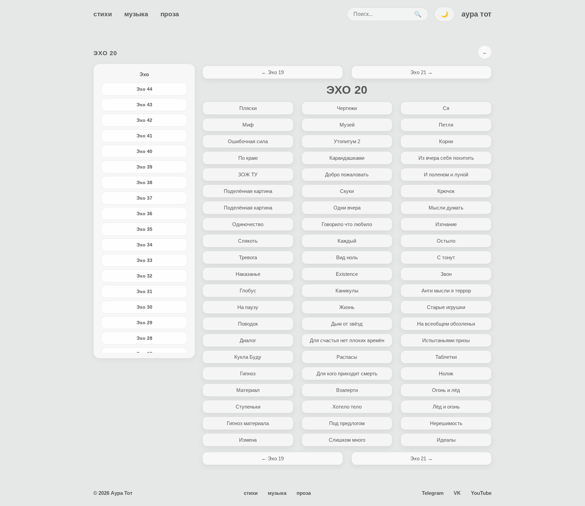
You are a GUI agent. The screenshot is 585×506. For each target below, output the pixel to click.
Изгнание (446, 224)
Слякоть (248, 241)
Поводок (248, 324)
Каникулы (347, 290)
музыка (136, 14)
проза (169, 14)
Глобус (248, 290)
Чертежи (347, 108)
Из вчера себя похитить (446, 158)
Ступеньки (248, 407)
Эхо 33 (144, 260)
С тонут (446, 257)
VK (457, 493)
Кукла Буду (247, 357)
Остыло (446, 241)
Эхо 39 (144, 167)
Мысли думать (446, 208)
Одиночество (247, 224)
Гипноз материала (248, 423)
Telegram (432, 493)
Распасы (347, 357)
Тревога (248, 257)
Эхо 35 (144, 229)
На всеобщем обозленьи (446, 324)
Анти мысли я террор (446, 290)
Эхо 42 (144, 120)
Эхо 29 (144, 322)
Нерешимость (446, 423)
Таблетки (446, 357)
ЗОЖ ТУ (248, 174)
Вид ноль (347, 257)
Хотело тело (347, 407)
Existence (347, 274)
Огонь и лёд (446, 390)
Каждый (347, 241)
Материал (248, 390)
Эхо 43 (144, 104)
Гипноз (248, 373)
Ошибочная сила (248, 141)
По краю (248, 158)
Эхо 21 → (421, 72)
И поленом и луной (446, 174)
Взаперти (347, 390)
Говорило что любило (347, 224)
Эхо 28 (144, 338)
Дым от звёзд (347, 324)
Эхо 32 (144, 276)
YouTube (481, 493)
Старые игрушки (446, 307)
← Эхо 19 (272, 72)
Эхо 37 (144, 198)
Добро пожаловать (347, 174)
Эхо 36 (144, 213)
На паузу (247, 307)
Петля (446, 125)
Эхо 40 (144, 151)
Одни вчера (347, 208)
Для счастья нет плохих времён (347, 340)
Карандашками (346, 158)
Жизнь (346, 307)
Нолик (446, 373)
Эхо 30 (144, 307)
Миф (248, 125)
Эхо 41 (144, 135)
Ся (446, 108)
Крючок (446, 191)
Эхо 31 (144, 291)
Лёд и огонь (446, 407)
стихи (102, 14)
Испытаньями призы (446, 340)
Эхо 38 (144, 182)
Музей (347, 125)
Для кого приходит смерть (347, 373)
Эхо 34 (144, 244)
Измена (248, 440)
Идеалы (446, 440)
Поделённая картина (248, 191)
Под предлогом (347, 423)
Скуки (347, 191)
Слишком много (347, 440)
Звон (446, 274)
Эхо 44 (144, 89)
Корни (446, 141)
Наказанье (248, 274)
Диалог (248, 340)
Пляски (248, 108)
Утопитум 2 (347, 141)
